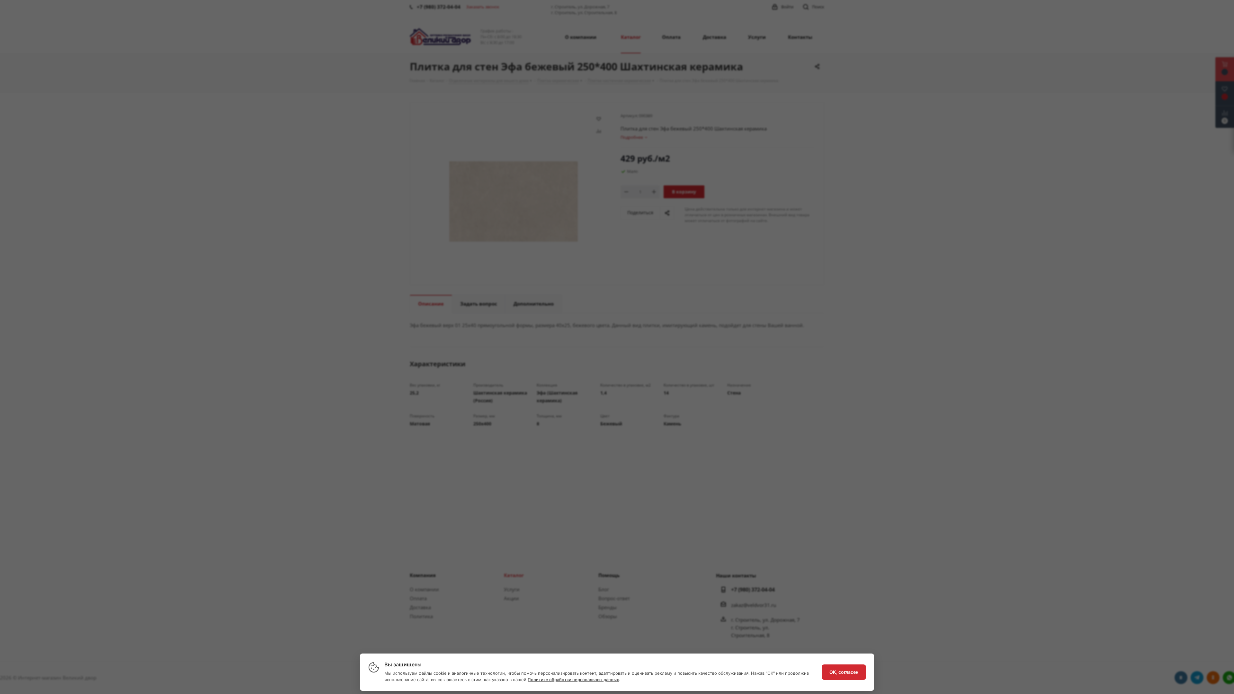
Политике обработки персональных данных (573, 679)
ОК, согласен (843, 672)
